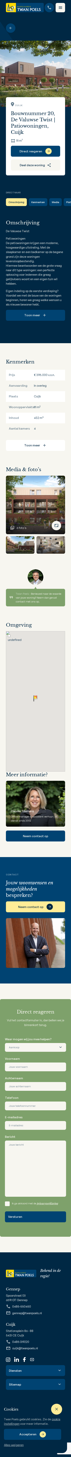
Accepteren (27, 1434)
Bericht (10, 1137)
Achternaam (14, 1078)
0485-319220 (20, 1342)
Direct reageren (31, 151)
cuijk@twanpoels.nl (25, 1348)
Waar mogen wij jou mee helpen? (28, 1039)
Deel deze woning (32, 165)
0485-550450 (21, 1306)
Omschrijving (16, 202)
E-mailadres (13, 1117)
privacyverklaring (47, 1203)
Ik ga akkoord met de (35, 1203)
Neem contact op (35, 836)
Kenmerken (38, 202)
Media (55, 202)
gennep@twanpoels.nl (27, 1313)
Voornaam (12, 1059)
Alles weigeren (14, 1445)
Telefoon (12, 1098)
